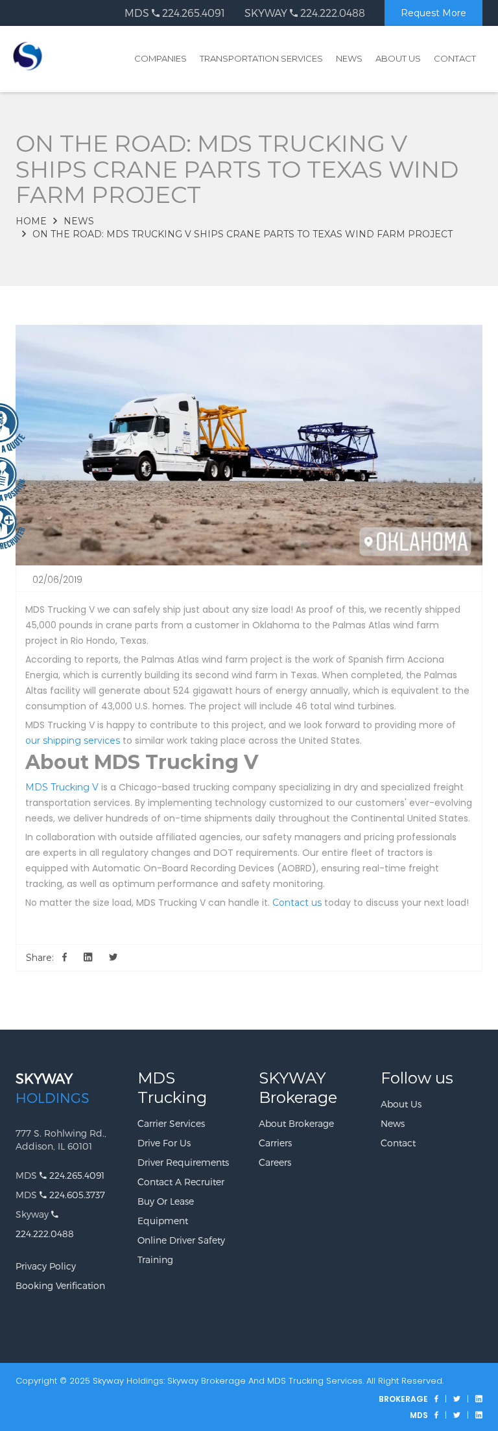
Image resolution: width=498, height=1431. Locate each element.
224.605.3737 (76, 1194)
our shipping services (72, 740)
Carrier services (171, 1123)
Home (31, 221)
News (79, 221)
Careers (275, 1162)
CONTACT (455, 58)
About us (401, 1103)
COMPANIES (160, 58)
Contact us (297, 902)
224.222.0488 (331, 12)
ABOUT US (398, 58)
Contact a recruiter (180, 1181)
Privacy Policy (46, 1265)
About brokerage (296, 1123)
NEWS (349, 58)
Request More (433, 13)
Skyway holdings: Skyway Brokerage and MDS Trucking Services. (228, 1381)
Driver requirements (183, 1162)
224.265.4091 (192, 12)
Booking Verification (60, 1285)
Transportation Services (261, 58)
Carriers (275, 1142)
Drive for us (164, 1142)
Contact (398, 1142)
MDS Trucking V (62, 787)
